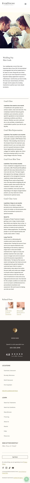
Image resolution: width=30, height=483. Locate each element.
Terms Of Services (22, 471)
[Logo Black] (8, 3)
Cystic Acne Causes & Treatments (8, 312)
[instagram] (6, 468)
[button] (6, 309)
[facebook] (3, 468)
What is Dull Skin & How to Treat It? (21, 312)
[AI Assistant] (26, 479)
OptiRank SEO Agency (18, 477)
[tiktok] (10, 468)
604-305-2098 (15, 348)
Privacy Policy (5, 473)
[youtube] (13, 468)
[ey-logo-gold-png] (15, 328)
